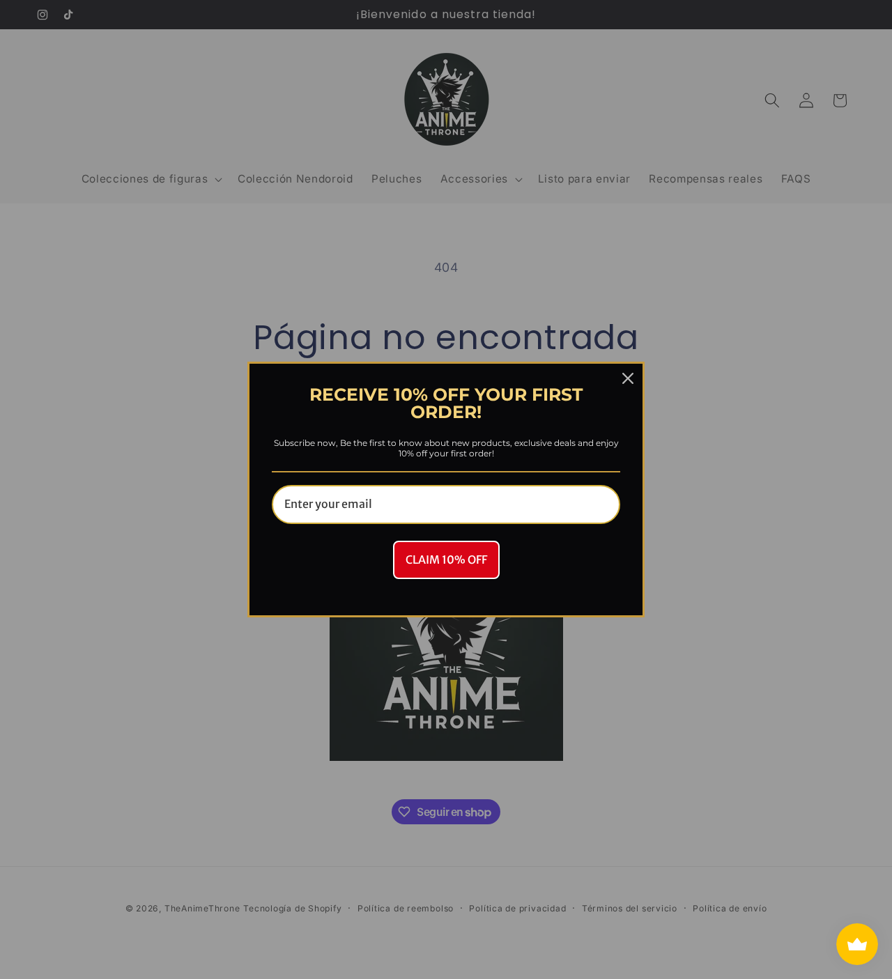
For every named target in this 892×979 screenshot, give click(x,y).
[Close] (628, 378)
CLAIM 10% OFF (446, 559)
